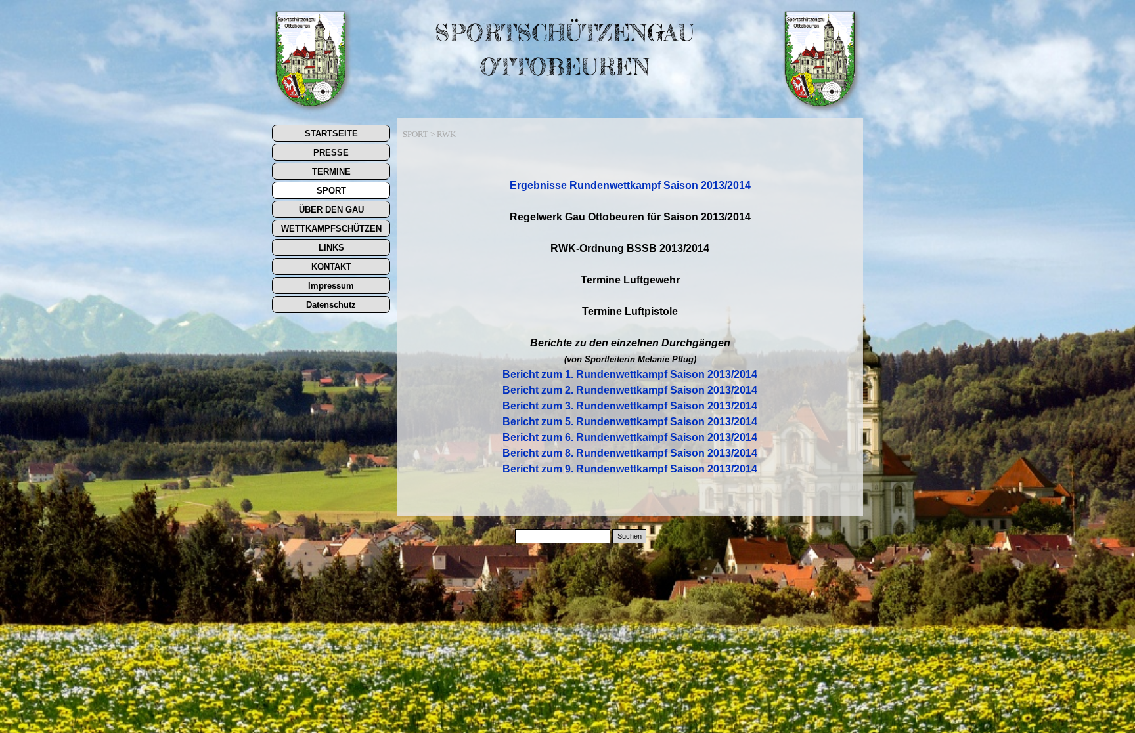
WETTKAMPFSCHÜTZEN (331, 229)
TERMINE (331, 172)
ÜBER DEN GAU (331, 210)
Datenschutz (331, 305)
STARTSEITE (331, 133)
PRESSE (331, 152)
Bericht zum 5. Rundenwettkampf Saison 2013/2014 (629, 421)
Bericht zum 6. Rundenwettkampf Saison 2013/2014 (629, 437)
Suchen (629, 536)
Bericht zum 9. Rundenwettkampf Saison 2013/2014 (629, 468)
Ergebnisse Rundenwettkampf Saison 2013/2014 (630, 185)
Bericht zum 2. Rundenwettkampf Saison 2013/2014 (629, 390)
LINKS (331, 248)
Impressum (331, 286)
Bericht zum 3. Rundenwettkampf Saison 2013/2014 (629, 405)
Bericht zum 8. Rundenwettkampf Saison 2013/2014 (629, 453)
